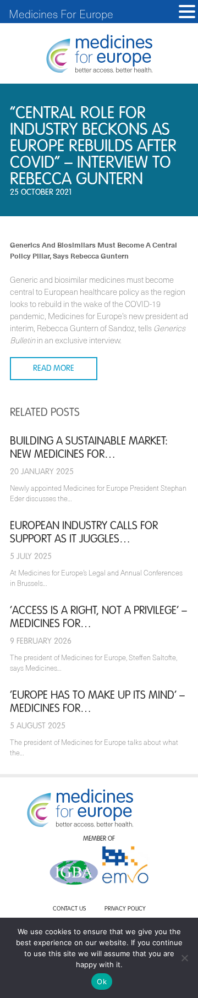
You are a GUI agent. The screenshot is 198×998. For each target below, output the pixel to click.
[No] (184, 957)
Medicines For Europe (61, 14)
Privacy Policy (125, 909)
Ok (102, 981)
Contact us (69, 909)
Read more (53, 368)
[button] (187, 12)
